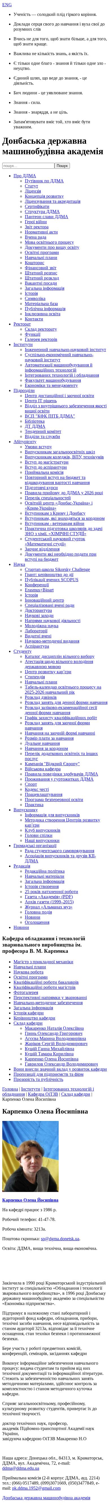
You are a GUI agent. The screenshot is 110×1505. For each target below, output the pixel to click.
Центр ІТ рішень (41, 400)
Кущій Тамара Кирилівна (49, 1053)
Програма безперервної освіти (54, 799)
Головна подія (38, 912)
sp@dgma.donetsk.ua (60, 1238)
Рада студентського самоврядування (59, 850)
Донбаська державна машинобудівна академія (46, 1497)
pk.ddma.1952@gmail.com (36, 1488)
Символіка (35, 298)
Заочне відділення (42, 549)
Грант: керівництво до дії (49, 574)
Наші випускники (42, 840)
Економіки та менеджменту (51, 385)
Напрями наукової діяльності (52, 620)
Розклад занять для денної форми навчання (66, 702)
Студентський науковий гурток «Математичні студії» (55, 541)
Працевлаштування (43, 794)
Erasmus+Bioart (39, 589)
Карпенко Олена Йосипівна (51, 1058)
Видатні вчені (38, 635)
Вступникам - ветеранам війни (54, 523)
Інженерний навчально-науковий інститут (65, 349)
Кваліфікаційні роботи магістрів (45, 987)
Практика (34, 804)
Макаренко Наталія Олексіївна (54, 1028)
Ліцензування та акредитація (52, 201)
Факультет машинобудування (53, 380)
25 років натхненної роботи (51, 891)
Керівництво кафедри (34, 1018)
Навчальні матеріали (44, 876)
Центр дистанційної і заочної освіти (59, 395)
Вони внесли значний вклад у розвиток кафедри (60, 1069)
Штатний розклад (42, 278)
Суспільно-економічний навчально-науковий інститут (59, 357)
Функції (32, 334)
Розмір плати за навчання (49, 738)
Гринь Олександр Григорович (53, 1033)
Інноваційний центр (44, 600)
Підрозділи (24, 390)
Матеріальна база (41, 303)
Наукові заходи (39, 615)
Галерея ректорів (41, 339)
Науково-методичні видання (52, 641)
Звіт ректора (37, 226)
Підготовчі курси (41, 487)
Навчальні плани (41, 257)
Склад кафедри (28, 1023)
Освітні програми (42, 252)
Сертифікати (37, 206)
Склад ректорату (41, 329)
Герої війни (36, 221)
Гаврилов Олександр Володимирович (61, 1064)
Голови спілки (38, 835)
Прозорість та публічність (38, 1079)
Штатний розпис (41, 272)
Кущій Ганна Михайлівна (49, 1048)
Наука (19, 564)
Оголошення (37, 922)
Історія (31, 293)
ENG (7, 4)
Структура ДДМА (42, 211)
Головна (10, 1089)
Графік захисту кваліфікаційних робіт (61, 717)
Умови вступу (38, 446)
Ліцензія (33, 191)
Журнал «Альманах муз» (48, 906)
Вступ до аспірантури (46, 467)
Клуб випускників (42, 830)
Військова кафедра (43, 768)
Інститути (23, 344)
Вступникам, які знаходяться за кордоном (65, 518)
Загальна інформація (44, 288)
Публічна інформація (45, 308)
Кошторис (34, 262)
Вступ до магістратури (47, 462)
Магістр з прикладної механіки (43, 961)
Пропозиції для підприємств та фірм (48, 1074)
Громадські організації (35, 845)
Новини (32, 917)
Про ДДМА (25, 175)
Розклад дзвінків (41, 697)
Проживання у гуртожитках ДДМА (59, 779)
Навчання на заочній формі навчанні (60, 733)
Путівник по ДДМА (44, 180)
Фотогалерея (26, 992)
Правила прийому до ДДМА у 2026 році (64, 492)
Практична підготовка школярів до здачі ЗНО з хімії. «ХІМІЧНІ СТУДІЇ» (63, 531)
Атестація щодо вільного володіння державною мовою (59, 664)
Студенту (23, 651)
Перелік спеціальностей (48, 497)
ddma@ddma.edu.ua (20, 1468)
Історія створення (42, 886)
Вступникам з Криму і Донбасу (55, 513)
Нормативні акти (41, 232)
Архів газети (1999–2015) (49, 901)
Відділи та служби (42, 436)
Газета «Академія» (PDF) (49, 896)
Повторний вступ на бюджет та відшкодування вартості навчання (57, 480)
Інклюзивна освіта (42, 313)
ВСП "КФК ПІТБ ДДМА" (50, 416)
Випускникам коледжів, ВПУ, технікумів (64, 457)
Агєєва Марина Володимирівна (55, 1038)
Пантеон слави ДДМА (46, 216)
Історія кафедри (29, 1012)
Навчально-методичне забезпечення (48, 1002)
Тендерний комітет (43, 431)
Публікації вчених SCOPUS (51, 579)
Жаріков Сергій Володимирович (56, 1043)
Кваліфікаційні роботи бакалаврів (46, 982)
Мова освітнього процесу (49, 242)
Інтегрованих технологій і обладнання (62, 375)
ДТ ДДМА (35, 426)
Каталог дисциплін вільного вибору (59, 656)
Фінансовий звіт (40, 267)
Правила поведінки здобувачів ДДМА (61, 774)
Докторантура (38, 610)
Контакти (34, 318)
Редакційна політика (45, 871)
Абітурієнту (25, 441)
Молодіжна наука (41, 625)
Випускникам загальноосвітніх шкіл (60, 451)
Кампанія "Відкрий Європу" (52, 763)
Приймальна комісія (44, 472)
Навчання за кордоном (46, 748)
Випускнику (26, 809)
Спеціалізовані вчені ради (49, 605)
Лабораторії (36, 630)
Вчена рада (35, 237)
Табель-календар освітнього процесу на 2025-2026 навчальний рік (63, 690)
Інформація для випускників (52, 814)
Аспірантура (37, 646)
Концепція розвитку (44, 196)
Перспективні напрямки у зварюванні (50, 997)
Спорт (31, 784)
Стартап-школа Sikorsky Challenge (57, 569)
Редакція (22, 866)
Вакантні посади (41, 283)
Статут (31, 186)
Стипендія (35, 676)
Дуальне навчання (42, 743)
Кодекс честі (37, 789)
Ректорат (22, 324)
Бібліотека (35, 421)
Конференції (37, 584)
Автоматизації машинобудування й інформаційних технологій (59, 367)
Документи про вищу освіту (52, 247)
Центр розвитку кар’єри (48, 671)
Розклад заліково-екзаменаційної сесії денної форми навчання (61, 710)
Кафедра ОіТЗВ (43, 1094)
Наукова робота (28, 972)
